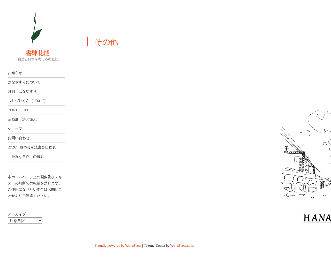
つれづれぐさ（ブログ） (28, 100)
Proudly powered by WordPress (118, 245)
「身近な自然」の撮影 (26, 156)
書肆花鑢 (28, 53)
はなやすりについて (24, 82)
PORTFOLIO (18, 110)
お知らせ (15, 72)
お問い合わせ (18, 138)
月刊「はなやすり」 (24, 91)
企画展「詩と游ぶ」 (24, 119)
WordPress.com (182, 245)
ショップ (15, 128)
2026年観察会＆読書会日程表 (32, 147)
